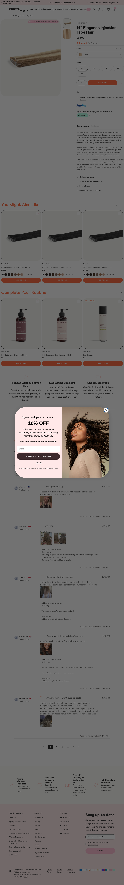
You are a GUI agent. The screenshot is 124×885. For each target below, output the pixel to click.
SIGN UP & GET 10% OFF (38, 456)
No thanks (38, 462)
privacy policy (54, 468)
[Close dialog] (106, 410)
